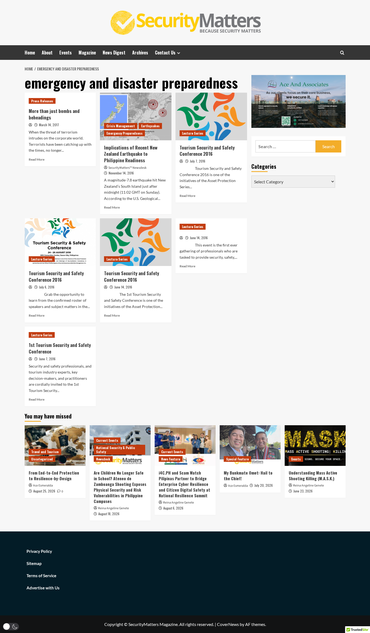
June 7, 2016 (47, 358)
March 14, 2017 (49, 124)
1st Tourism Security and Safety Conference (60, 348)
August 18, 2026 (108, 513)
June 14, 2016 (123, 287)
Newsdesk (103, 459)
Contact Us (165, 52)
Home (30, 52)
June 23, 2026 (303, 491)
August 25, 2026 (44, 491)
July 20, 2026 (263, 485)
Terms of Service (41, 575)
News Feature (170, 459)
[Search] (342, 52)
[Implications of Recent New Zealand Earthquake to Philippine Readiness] (135, 116)
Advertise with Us (43, 587)
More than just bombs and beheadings (54, 114)
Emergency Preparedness (124, 133)
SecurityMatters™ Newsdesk (127, 167)
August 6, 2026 (173, 508)
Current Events (107, 440)
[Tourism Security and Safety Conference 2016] (211, 116)
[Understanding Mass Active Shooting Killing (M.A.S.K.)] (315, 445)
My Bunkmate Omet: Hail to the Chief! (248, 475)
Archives (140, 52)
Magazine (87, 52)
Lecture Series (192, 133)
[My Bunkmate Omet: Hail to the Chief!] (250, 445)
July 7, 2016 (197, 161)
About (47, 52)
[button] (11, 626)
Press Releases (42, 101)
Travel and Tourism (45, 451)
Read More (36, 159)
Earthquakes (150, 126)
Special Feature (237, 459)
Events (65, 52)
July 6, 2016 (46, 287)
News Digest (114, 52)
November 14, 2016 (121, 173)
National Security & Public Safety (115, 449)
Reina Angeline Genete (113, 508)
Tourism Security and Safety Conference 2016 (207, 150)
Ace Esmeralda (43, 485)
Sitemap (34, 563)
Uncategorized (42, 459)
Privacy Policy (39, 551)
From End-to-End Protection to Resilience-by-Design (54, 475)
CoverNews (228, 624)
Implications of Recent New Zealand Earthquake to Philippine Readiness (130, 154)
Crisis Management (120, 126)
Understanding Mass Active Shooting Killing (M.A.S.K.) (313, 475)
